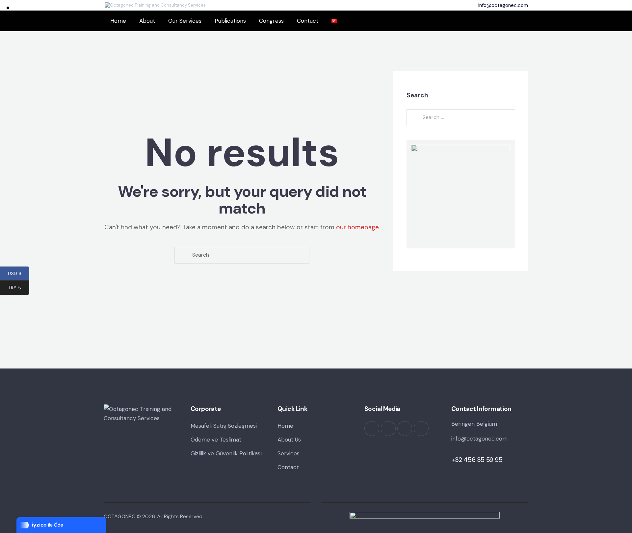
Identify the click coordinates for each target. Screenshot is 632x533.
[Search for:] (461, 117)
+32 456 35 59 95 (477, 459)
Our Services (184, 20)
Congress (271, 20)
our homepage (357, 227)
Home (118, 20)
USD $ (18, 274)
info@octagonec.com (479, 438)
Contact (307, 20)
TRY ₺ (18, 288)
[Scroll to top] (614, 506)
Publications (230, 20)
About (147, 20)
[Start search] (182, 255)
